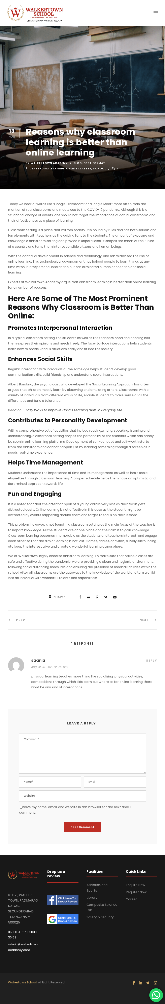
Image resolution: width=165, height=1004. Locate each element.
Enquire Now (135, 885)
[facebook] (134, 983)
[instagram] (155, 983)
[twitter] (148, 983)
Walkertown (28, 556)
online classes (78, 168)
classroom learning (47, 168)
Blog (78, 163)
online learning (19, 261)
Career (131, 899)
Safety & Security (100, 917)
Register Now (136, 892)
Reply (151, 661)
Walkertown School (22, 982)
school (99, 168)
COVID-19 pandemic (103, 209)
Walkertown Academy (49, 163)
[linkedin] (140, 983)
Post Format (94, 163)
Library (92, 897)
